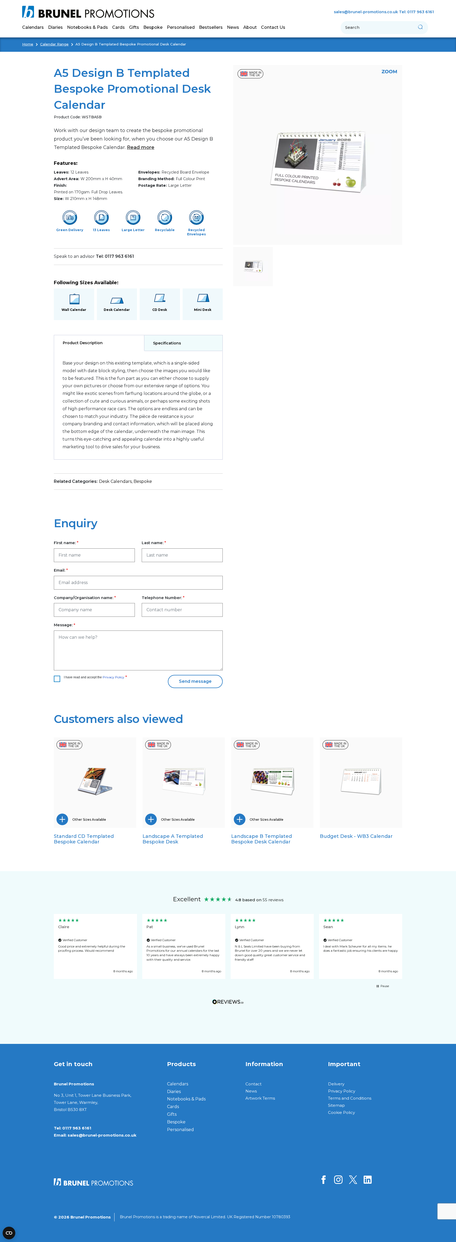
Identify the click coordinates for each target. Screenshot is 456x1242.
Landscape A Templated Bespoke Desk (172, 839)
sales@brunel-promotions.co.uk (366, 12)
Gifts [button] (134, 27)
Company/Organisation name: (83, 598)
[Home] (90, 12)
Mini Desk (202, 310)
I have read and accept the (94, 677)
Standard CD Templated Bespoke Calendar (84, 839)
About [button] (250, 27)
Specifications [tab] (167, 343)
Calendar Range (54, 44)
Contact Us (273, 27)
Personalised (181, 27)
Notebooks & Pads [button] (87, 27)
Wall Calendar (73, 310)
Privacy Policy (113, 677)
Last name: (152, 543)
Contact (253, 1083)
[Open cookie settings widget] (9, 1233)
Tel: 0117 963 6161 (416, 12)
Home (27, 44)
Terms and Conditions (349, 1098)
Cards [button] (118, 27)
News (233, 27)
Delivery (336, 1083)
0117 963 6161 (76, 1128)
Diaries (174, 1091)
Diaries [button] (55, 27)
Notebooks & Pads (186, 1098)
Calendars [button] (33, 27)
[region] (228, 946)
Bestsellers (211, 27)
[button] (95, 946)
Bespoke (143, 481)
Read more (140, 147)
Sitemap (336, 1105)
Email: (59, 570)
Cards (173, 1106)
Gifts (172, 1114)
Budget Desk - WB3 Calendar (356, 836)
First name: (65, 543)
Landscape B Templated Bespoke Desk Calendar (261, 839)
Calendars (177, 1083)
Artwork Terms (260, 1098)
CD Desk (159, 310)
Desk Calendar (117, 310)
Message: (63, 625)
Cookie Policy (341, 1112)
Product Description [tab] (83, 342)
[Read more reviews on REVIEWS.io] (228, 1003)
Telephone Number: (162, 598)
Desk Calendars (115, 481)
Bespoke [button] (153, 27)
